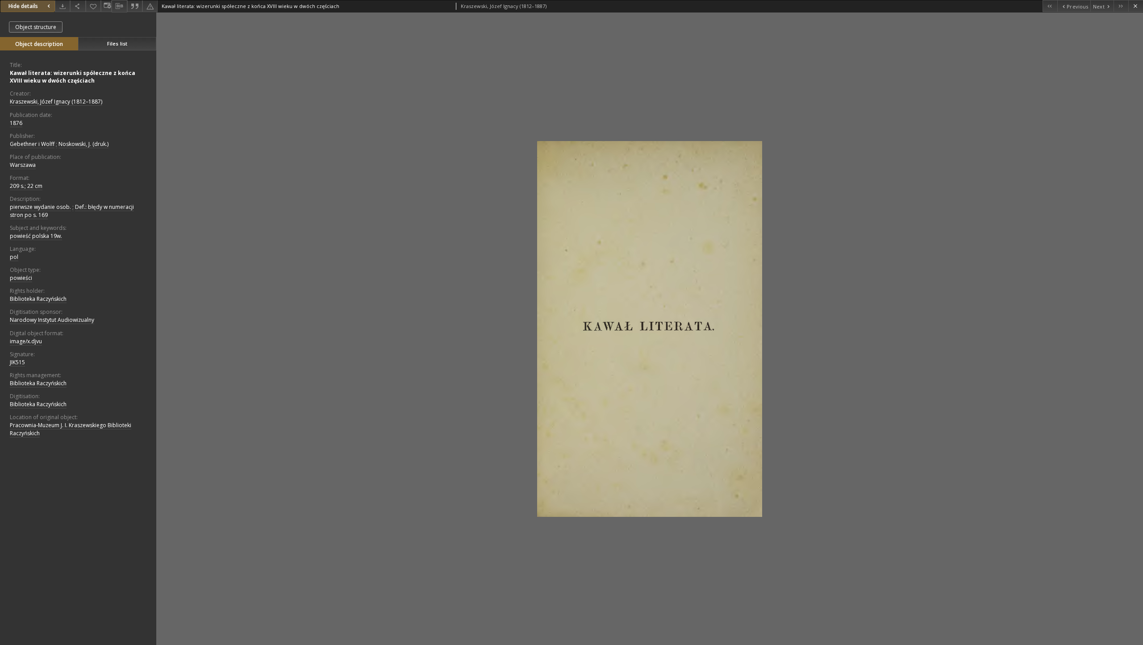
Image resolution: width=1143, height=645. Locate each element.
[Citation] (134, 6)
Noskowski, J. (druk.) (83, 144)
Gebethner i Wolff (32, 144)
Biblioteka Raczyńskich (38, 299)
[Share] (77, 6)
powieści (21, 278)
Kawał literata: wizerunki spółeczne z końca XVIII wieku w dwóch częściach (72, 76)
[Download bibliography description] (119, 6)
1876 (16, 123)
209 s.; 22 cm (26, 186)
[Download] (62, 6)
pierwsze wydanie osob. (40, 207)
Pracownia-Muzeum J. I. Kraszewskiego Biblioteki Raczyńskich (70, 429)
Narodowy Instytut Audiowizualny (52, 320)
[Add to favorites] (93, 6)
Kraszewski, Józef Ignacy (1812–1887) (56, 101)
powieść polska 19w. (36, 236)
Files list (117, 43)
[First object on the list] (1050, 6)
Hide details (23, 6)
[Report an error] (150, 6)
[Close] (1135, 6)
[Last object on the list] (1121, 6)
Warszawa (23, 165)
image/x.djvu (26, 341)
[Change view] (106, 6)
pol (14, 257)
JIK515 (17, 362)
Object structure (35, 27)
